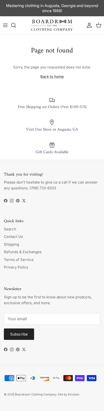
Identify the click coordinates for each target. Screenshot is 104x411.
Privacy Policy (16, 267)
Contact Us (13, 236)
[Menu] (5, 25)
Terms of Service (19, 259)
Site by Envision (68, 394)
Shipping (11, 244)
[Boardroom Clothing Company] (52, 25)
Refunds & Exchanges (23, 252)
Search (10, 229)
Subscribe (19, 334)
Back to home (52, 76)
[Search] (16, 25)
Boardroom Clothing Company (35, 394)
